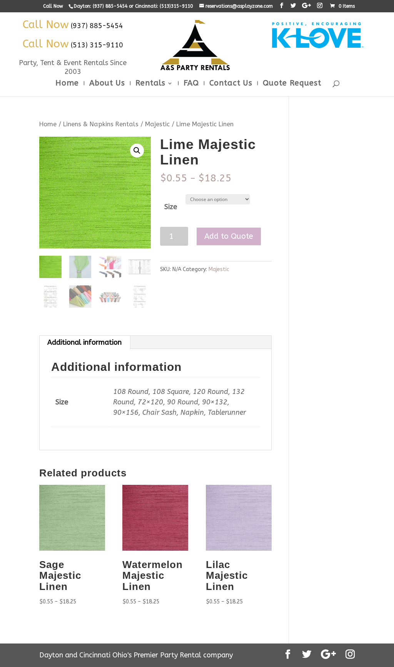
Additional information (84, 342)
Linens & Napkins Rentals (101, 124)
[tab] (84, 342)
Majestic (157, 124)
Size (170, 207)
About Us (107, 83)
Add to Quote (228, 236)
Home (67, 83)
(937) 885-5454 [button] (97, 26)
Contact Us (230, 83)
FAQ (191, 83)
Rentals (150, 83)
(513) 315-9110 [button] (97, 45)
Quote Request (292, 83)
